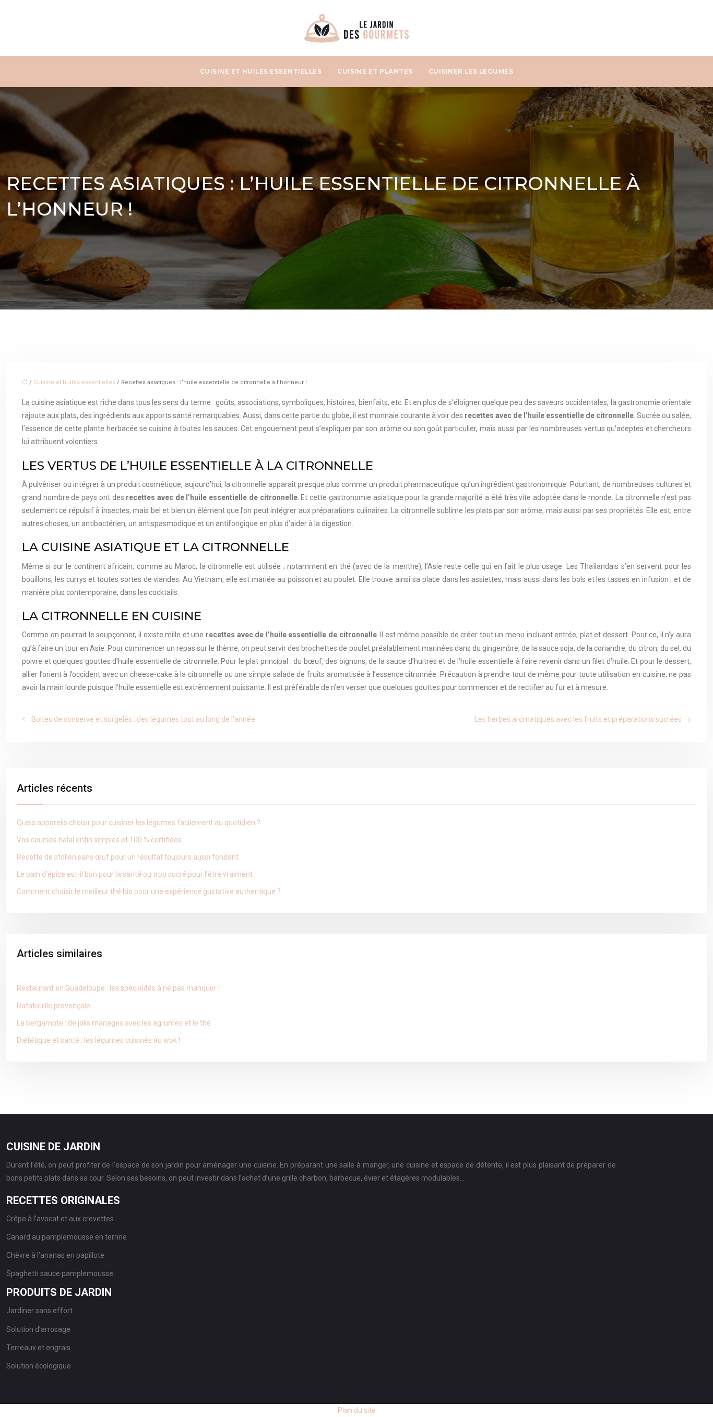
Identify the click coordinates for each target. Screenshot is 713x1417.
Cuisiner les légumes (471, 71)
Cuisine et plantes (375, 71)
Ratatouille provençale (53, 1006)
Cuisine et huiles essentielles (261, 71)
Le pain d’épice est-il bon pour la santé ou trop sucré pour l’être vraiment (135, 874)
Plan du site (357, 1410)
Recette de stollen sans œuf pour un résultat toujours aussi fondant (128, 857)
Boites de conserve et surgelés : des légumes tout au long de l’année (143, 719)
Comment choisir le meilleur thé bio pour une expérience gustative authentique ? (149, 891)
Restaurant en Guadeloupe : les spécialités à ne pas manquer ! (118, 988)
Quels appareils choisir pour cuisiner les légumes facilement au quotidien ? (138, 822)
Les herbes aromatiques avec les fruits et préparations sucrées (578, 719)
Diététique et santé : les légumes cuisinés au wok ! (98, 1040)
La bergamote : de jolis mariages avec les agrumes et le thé (114, 1023)
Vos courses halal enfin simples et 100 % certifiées (99, 840)
